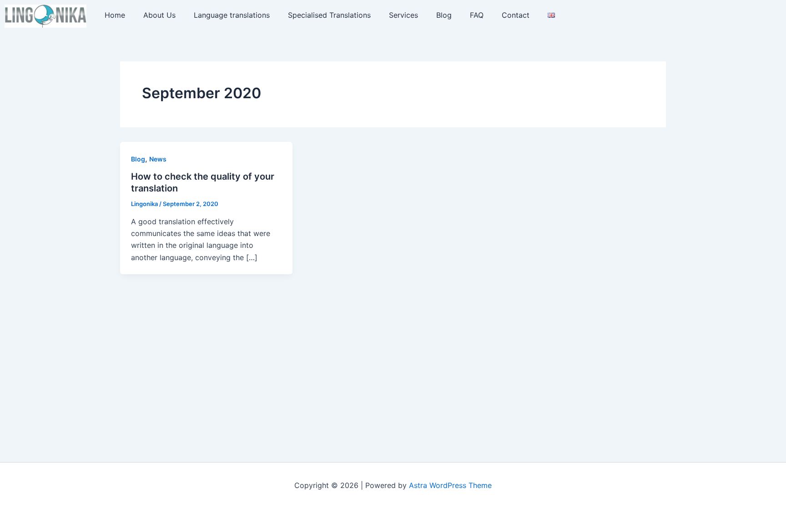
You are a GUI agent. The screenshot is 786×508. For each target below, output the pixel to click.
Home (115, 15)
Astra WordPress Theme (450, 485)
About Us (159, 15)
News (157, 159)
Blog (444, 15)
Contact (515, 15)
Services (403, 15)
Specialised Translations (329, 15)
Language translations (232, 15)
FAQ (477, 15)
